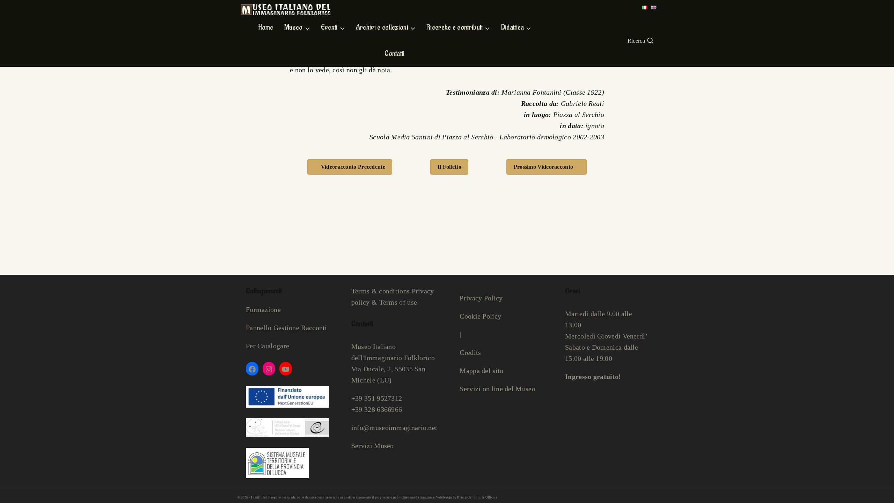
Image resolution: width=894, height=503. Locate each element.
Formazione (263, 309)
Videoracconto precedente (353, 167)
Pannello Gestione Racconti (286, 327)
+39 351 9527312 (376, 398)
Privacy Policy (481, 298)
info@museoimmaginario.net (394, 427)
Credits (470, 352)
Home (265, 27)
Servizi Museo (372, 446)
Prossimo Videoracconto (543, 167)
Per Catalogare (267, 346)
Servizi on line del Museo (497, 389)
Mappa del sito (481, 370)
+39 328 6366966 (376, 409)
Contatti (394, 53)
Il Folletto (449, 167)
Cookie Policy (480, 316)
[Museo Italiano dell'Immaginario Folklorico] (285, 9)
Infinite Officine (485, 497)
